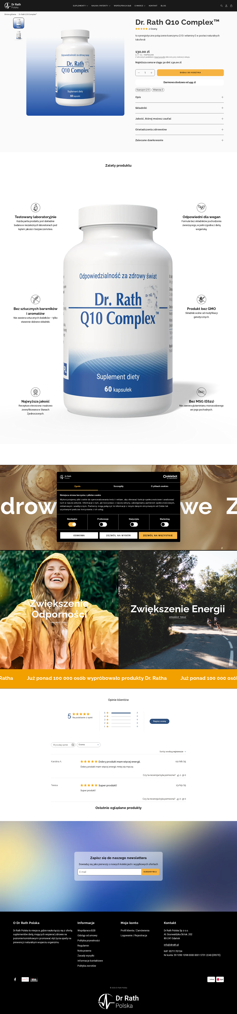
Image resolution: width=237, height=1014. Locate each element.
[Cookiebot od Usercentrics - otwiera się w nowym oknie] (165, 477)
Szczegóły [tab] (119, 486)
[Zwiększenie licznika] (151, 72)
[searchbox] (60, 745)
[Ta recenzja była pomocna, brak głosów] (178, 799)
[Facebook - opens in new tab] (15, 979)
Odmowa (79, 535)
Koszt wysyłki (159, 57)
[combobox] (89, 744)
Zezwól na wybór (118, 535)
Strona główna (10, 14)
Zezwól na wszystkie (158, 535)
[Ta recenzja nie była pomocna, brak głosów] (183, 775)
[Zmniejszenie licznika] (138, 72)
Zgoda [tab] (77, 486)
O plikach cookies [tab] (159, 486)
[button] (221, 6)
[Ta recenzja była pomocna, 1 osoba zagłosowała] (178, 775)
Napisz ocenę (159, 721)
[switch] (103, 524)
